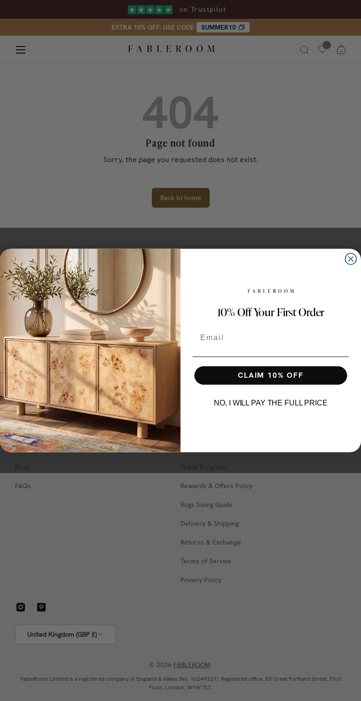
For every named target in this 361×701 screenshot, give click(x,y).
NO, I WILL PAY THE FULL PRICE (270, 403)
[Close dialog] (351, 259)
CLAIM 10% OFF (271, 375)
